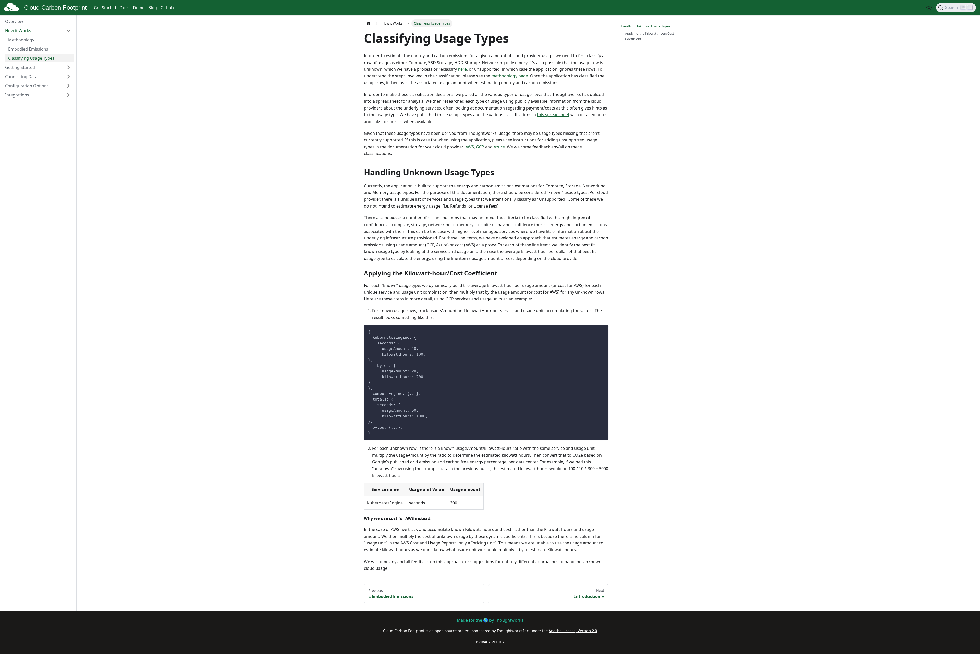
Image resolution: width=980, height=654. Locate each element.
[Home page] (369, 23)
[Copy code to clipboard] (602, 331)
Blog (152, 7)
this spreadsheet (553, 114)
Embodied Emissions (28, 49)
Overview (14, 21)
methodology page (509, 76)
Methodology (21, 40)
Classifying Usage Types (31, 58)
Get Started (105, 7)
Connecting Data (21, 76)
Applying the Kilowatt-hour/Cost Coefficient (649, 36)
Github (167, 7)
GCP (480, 147)
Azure (499, 147)
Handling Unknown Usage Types (645, 26)
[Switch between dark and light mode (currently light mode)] (929, 8)
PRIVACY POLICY (490, 641)
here (462, 69)
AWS (469, 147)
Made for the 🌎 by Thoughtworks (490, 620)
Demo (139, 7)
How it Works (18, 30)
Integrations (17, 95)
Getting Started (20, 67)
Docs (124, 7)
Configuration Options (27, 86)
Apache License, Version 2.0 (573, 630)
